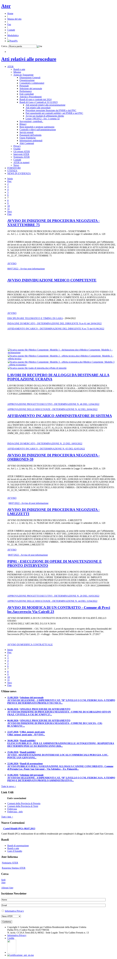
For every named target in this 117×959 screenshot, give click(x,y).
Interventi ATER (21, 154)
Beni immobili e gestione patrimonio (37, 127)
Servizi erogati (26, 132)
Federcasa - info (15, 811)
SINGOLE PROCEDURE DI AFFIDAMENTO (45, 709)
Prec (9, 181)
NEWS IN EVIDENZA (19, 173)
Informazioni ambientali (31, 140)
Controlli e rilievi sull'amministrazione (38, 129)
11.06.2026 (12, 775)
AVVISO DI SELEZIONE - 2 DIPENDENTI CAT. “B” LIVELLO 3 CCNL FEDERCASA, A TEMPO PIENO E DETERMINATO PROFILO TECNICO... (61, 701)
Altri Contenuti (27, 143)
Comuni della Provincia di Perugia (23, 803)
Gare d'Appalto (14, 851)
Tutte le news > (8, 786)
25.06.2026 (12, 752)
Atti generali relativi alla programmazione (45, 105)
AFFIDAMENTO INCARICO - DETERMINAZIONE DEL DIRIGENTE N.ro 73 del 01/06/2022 (55, 328)
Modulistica (13, 35)
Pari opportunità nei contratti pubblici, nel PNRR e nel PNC (54, 113)
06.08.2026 (12, 709)
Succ (9, 211)
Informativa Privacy (14, 911)
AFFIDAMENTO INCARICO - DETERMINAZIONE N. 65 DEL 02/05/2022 (46, 448)
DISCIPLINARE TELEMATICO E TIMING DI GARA (35, 318)
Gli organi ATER (21, 151)
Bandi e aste (19, 69)
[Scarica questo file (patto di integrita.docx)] (29, 368)
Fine (9, 214)
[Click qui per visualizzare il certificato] (11, 952)
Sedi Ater (3, 881)
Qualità (16, 148)
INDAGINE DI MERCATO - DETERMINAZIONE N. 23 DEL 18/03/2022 (44, 443)
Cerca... (5, 46)
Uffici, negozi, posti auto (32, 732)
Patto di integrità (58, 368)
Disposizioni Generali (30, 77)
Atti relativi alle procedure (28, 59)
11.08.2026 (12, 697)
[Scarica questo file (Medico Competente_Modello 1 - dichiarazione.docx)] (44, 349)
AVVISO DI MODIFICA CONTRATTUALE (30, 644)
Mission (17, 72)
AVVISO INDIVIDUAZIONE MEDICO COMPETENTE (51, 280)
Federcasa (12, 809)
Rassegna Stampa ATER (13, 868)
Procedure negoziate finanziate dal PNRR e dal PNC (51, 110)
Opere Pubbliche (28, 137)
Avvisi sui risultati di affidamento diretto (45, 116)
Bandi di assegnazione (31, 763)
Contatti (11, 30)
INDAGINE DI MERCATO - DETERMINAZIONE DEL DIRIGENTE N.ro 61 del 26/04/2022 (54, 323)
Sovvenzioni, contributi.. (31, 121)
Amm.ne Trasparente (23, 75)
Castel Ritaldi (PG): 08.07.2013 (19, 828)
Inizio (10, 178)
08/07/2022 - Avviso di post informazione (28, 503)
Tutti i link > (7, 817)
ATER (10, 66)
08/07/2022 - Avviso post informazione (26, 268)
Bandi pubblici (27, 740)
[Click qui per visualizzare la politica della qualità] (20, 955)
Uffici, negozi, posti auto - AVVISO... (26, 734)
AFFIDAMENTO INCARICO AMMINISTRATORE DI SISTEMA (59, 416)
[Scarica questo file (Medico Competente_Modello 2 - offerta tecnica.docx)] (44, 356)
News (16, 165)
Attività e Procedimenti (31, 96)
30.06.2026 (12, 740)
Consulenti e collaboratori (32, 83)
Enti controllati (27, 94)
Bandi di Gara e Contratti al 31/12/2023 (39, 102)
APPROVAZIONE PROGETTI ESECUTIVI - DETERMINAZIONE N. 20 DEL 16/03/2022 (53, 596)
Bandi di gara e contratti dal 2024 (35, 99)
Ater (6, 6)
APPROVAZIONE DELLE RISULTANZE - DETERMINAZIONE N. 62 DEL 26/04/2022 (52, 409)
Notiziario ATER (21, 157)
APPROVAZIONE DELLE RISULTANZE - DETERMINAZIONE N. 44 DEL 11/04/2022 (52, 601)
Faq (9, 24)
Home (10, 13)
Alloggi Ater (7, 887)
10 (8, 206)
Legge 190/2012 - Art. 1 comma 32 (43, 118)
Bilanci (23, 124)
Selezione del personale (31, 88)
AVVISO (11, 263)
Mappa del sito (14, 19)
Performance (26, 91)
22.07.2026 (12, 732)
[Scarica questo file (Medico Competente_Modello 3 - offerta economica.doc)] (46, 362)
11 (8, 208)
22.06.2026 (12, 763)
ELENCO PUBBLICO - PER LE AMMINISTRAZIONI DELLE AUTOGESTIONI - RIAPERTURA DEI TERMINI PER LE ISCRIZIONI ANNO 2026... (60, 744)
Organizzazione (27, 80)
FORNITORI (14, 168)
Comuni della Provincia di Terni (22, 806)
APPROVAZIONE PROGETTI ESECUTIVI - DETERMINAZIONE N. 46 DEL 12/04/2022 (53, 404)
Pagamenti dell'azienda (30, 135)
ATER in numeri (21, 162)
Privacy (17, 146)
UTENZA (12, 170)
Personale (24, 85)
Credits (10, 938)
